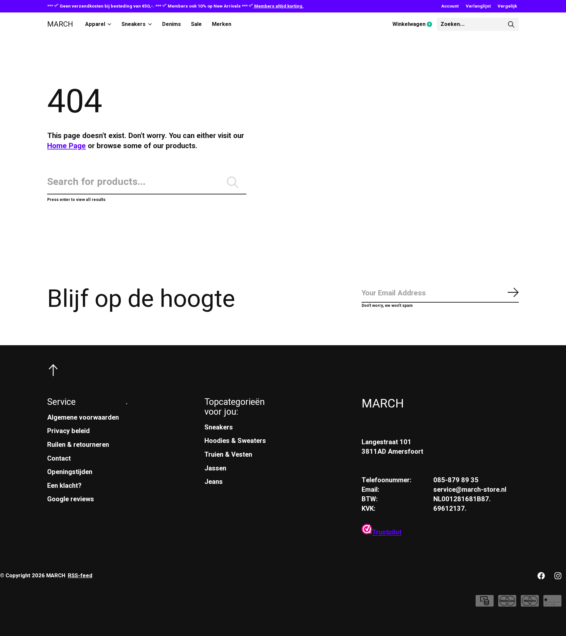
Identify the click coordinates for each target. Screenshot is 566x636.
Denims (171, 24)
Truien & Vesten (228, 454)
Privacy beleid (68, 431)
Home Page (66, 146)
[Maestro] (530, 604)
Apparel (95, 24)
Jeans (213, 482)
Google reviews (70, 499)
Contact (59, 458)
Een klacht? (64, 485)
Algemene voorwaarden (83, 417)
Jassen (215, 468)
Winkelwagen (414, 24)
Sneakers (133, 24)
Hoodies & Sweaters (235, 441)
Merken (221, 24)
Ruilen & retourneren (78, 444)
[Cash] (485, 604)
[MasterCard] (507, 604)
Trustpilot (387, 532)
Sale (196, 24)
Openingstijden (69, 472)
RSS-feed (80, 576)
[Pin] (552, 604)
